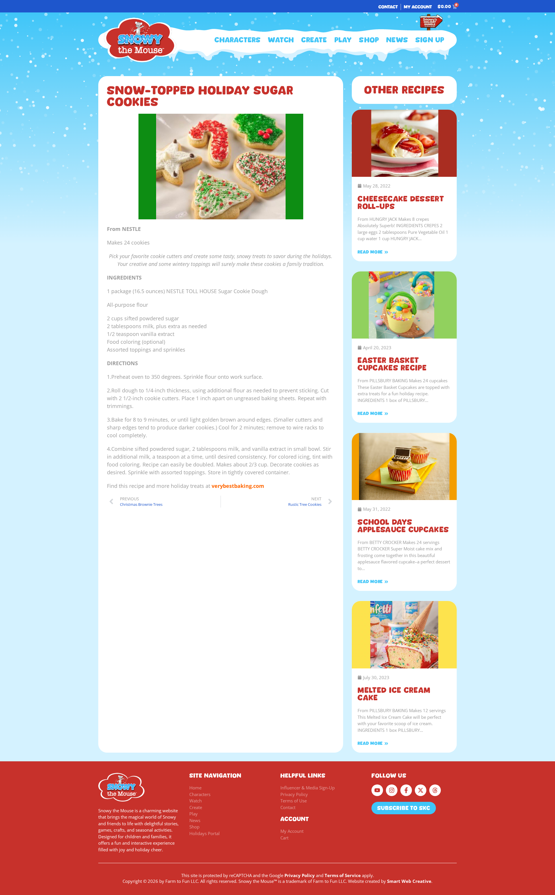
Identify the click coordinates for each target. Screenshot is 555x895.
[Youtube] (377, 790)
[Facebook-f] (406, 790)
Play (343, 40)
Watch (281, 40)
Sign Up (429, 40)
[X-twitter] (420, 790)
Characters (237, 40)
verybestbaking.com (238, 485)
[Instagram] (391, 790)
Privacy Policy (299, 875)
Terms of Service (343, 875)
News (397, 40)
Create (314, 40)
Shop (369, 40)
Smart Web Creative (409, 881)
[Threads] (435, 790)
